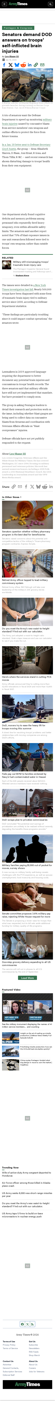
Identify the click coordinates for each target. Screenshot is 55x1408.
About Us (33, 1364)
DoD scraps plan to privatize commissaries (25, 819)
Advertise (7, 1364)
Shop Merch (34, 1355)
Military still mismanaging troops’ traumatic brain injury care (31, 263)
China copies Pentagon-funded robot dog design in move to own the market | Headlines (36, 1062)
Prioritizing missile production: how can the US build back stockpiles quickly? (36, 1047)
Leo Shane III (12, 56)
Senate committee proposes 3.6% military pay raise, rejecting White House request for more (26, 915)
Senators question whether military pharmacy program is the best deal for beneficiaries (26, 533)
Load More (27, 978)
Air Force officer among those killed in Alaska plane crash (26, 1184)
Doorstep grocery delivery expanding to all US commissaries (26, 963)
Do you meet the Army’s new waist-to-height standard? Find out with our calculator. (25, 630)
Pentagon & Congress (18, 27)
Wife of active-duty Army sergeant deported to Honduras (26, 1174)
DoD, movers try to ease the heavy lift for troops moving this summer (23, 727)
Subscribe (33, 1344)
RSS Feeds (34, 1351)
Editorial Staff (9, 1374)
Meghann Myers (22, 275)
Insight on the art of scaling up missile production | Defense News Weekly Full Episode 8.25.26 (35, 1035)
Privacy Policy (9, 1344)
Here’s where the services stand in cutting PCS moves (26, 678)
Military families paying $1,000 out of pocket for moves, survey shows (27, 866)
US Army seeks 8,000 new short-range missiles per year (27, 1194)
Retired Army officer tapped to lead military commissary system (25, 581)
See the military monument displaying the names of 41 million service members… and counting (27, 1025)
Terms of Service (10, 1348)
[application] (27, 1007)
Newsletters (34, 1348)
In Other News (10, 497)
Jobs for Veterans (36, 1371)
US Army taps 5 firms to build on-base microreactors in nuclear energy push (22, 1215)
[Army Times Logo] (18, 4)
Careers (32, 1367)
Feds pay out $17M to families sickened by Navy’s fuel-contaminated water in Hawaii (24, 775)
